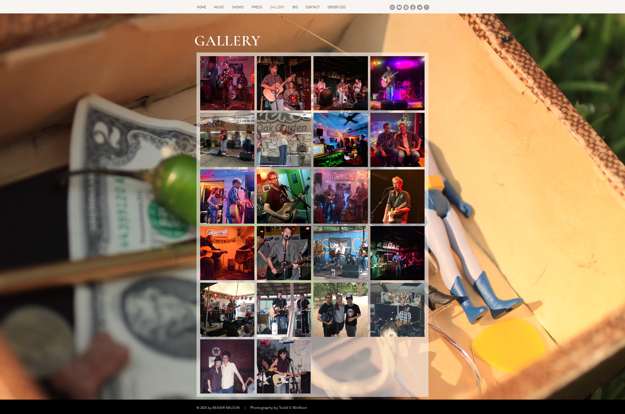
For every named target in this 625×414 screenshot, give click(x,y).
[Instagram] (392, 7)
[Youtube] (399, 7)
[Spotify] (406, 7)
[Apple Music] (426, 7)
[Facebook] (413, 7)
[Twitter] (419, 7)
